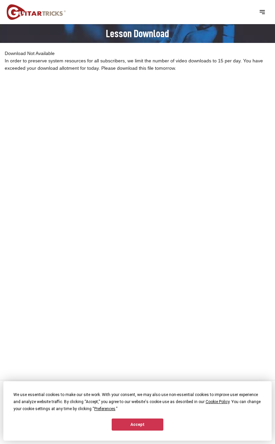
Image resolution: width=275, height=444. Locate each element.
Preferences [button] (104, 408)
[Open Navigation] (262, 12)
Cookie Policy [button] (217, 401)
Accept (137, 424)
